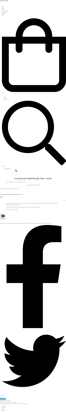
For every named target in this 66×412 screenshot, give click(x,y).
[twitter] (34, 392)
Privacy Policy (4, 12)
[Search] (16, 171)
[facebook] (34, 327)
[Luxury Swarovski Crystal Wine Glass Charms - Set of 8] (1, 191)
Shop (3, 8)
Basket (5, 97)
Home (3, 6)
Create (26, 403)
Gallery (3, 9)
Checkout (5, 99)
